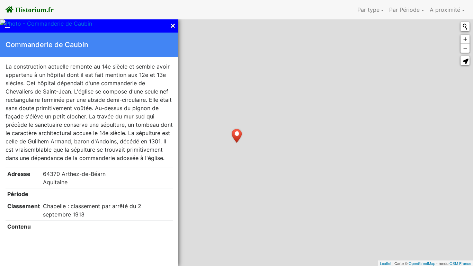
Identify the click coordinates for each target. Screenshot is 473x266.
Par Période (404, 9)
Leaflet (385, 263)
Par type (368, 9)
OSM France (460, 263)
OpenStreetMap (422, 263)
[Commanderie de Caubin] (237, 135)
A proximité (445, 9)
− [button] (465, 48)
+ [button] (465, 39)
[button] (465, 60)
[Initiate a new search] (465, 26)
